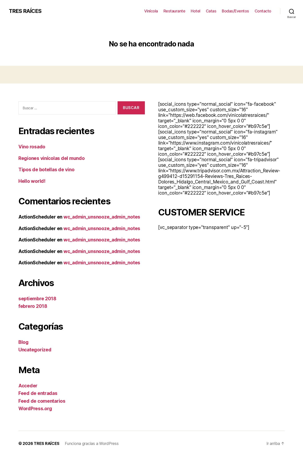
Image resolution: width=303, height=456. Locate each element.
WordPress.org (35, 408)
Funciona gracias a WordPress (91, 443)
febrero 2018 (32, 306)
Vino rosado (31, 146)
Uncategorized (34, 349)
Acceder (27, 385)
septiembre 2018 (37, 298)
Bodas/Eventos (235, 11)
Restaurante (174, 11)
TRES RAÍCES (25, 11)
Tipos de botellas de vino (46, 169)
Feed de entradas (37, 393)
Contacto (263, 11)
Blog (23, 342)
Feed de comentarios (41, 401)
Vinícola (151, 11)
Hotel (195, 11)
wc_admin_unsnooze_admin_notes (101, 217)
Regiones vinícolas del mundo (51, 158)
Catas (211, 11)
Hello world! (31, 181)
